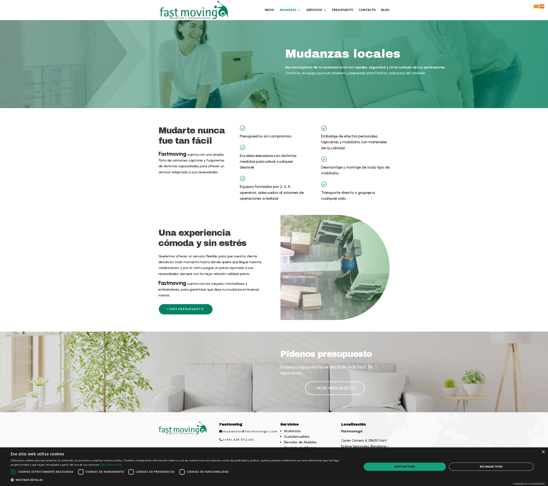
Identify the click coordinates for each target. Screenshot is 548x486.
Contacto (367, 10)
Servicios (314, 10)
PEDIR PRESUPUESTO (336, 388)
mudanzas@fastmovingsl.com (250, 431)
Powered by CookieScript (529, 483)
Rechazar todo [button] (491, 466)
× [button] (543, 452)
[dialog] (274, 466)
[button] (181, 480)
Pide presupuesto (187, 309)
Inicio (269, 10)
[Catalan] (536, 6)
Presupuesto (342, 10)
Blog (385, 10)
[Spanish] (542, 6)
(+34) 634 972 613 (238, 440)
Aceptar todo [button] (404, 466)
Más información (111, 464)
